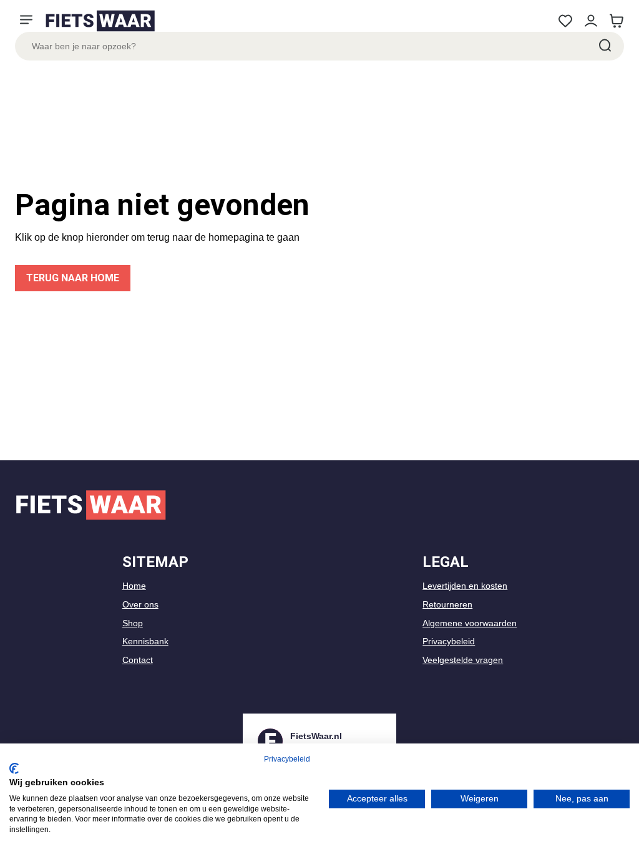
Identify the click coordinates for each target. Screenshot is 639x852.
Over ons (140, 604)
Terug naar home (72, 278)
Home (134, 586)
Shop (132, 623)
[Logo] (100, 21)
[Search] (604, 46)
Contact (137, 660)
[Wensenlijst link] (565, 21)
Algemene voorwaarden (469, 623)
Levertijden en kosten (464, 586)
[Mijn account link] (590, 21)
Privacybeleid (448, 641)
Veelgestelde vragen (462, 660)
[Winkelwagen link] (616, 21)
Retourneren (447, 604)
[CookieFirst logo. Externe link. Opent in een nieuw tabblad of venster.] (14, 768)
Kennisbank (145, 641)
